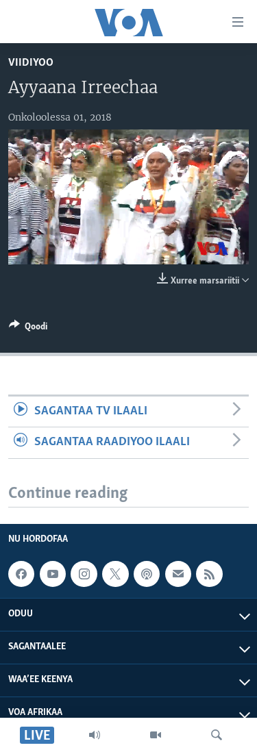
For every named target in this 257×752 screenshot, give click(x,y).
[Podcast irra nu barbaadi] (147, 574)
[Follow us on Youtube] (53, 574)
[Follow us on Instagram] (84, 574)
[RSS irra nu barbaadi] (209, 574)
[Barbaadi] (216, 735)
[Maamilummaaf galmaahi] (178, 574)
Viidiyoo (30, 62)
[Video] (155, 735)
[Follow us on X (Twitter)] (115, 574)
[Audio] (94, 735)
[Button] (28, 329)
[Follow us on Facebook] (21, 574)
